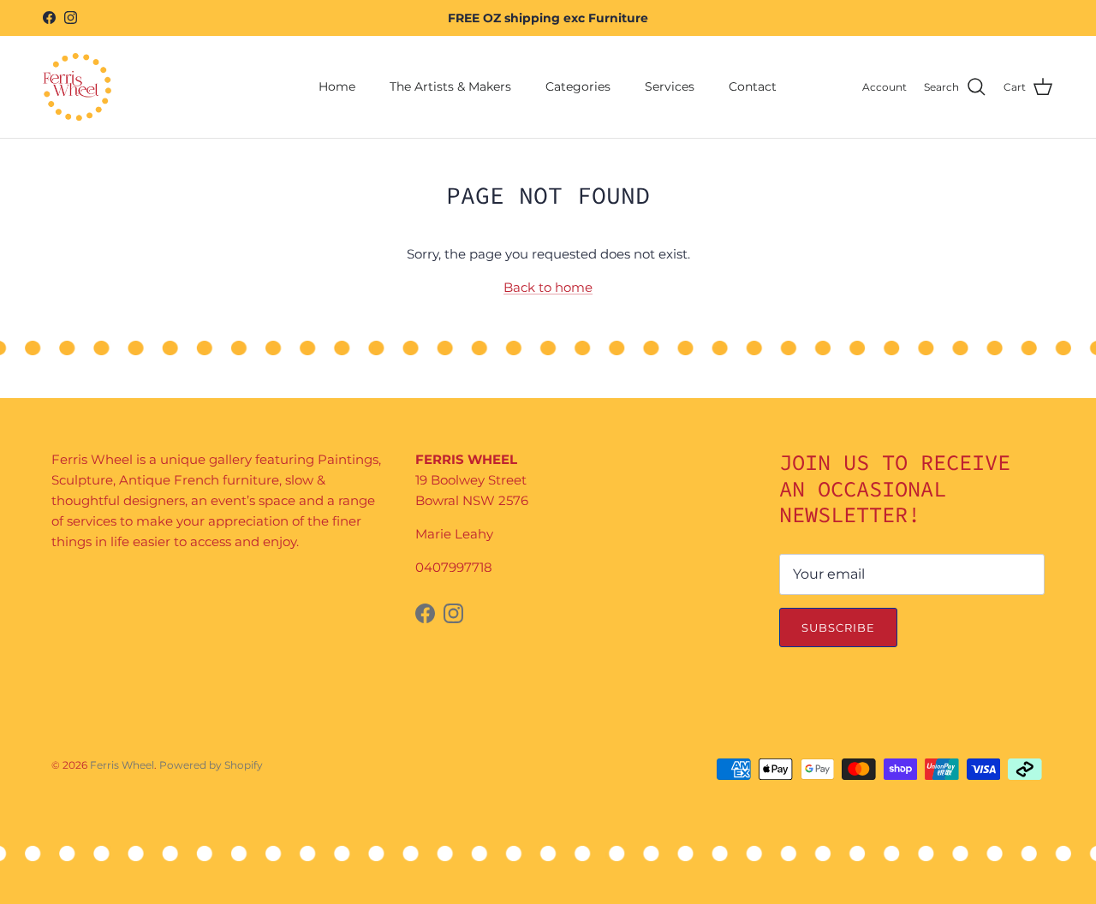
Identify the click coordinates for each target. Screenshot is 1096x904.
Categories (578, 86)
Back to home (548, 287)
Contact (753, 86)
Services (669, 86)
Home (337, 86)
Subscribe (838, 627)
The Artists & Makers (450, 86)
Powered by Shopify (211, 764)
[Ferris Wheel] (77, 87)
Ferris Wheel (122, 764)
